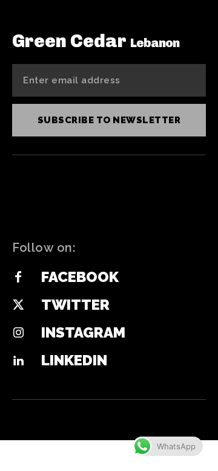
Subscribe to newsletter (109, 120)
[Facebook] (18, 278)
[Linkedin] (18, 361)
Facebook (80, 277)
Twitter (75, 304)
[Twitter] (18, 305)
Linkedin (74, 360)
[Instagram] (18, 333)
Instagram (83, 332)
